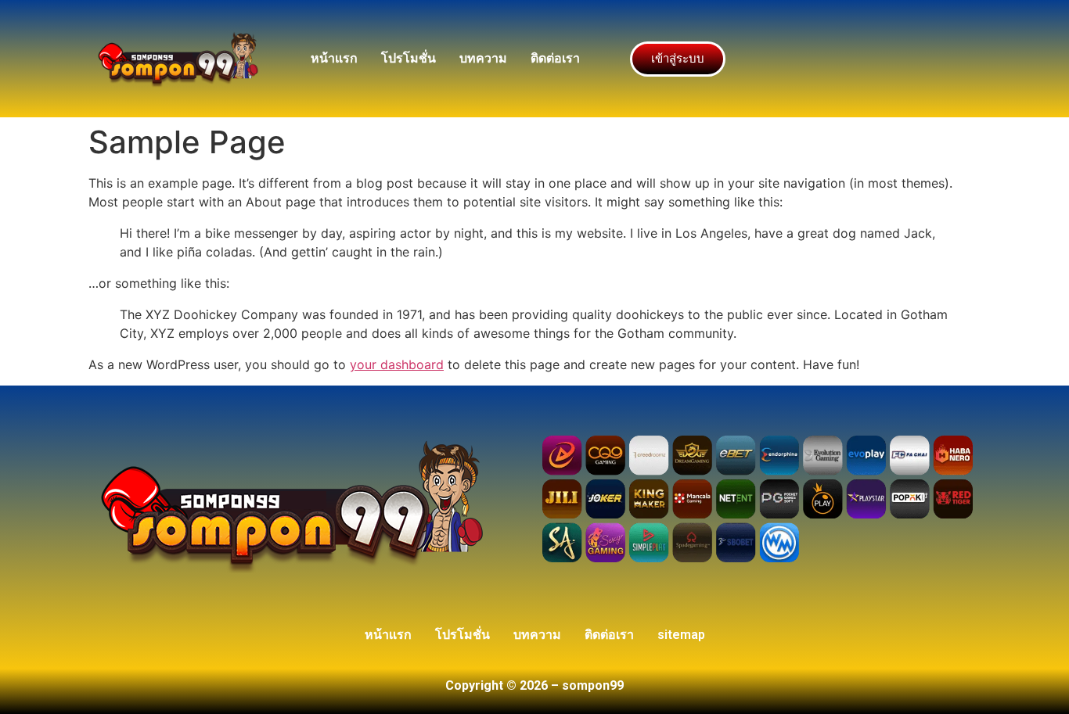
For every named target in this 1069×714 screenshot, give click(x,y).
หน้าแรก (334, 58)
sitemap (681, 634)
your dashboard (397, 364)
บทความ (483, 58)
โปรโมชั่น (408, 58)
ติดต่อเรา (555, 58)
